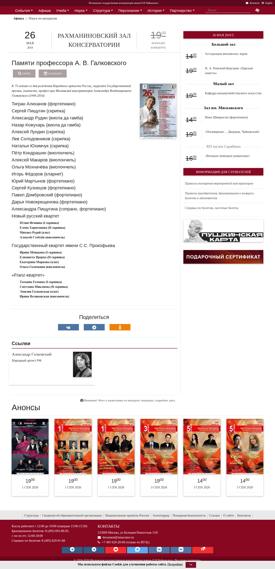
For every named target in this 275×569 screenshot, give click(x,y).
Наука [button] (79, 11)
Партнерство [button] (181, 11)
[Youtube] (115, 550)
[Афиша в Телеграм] (202, 550)
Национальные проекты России (127, 515)
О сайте (228, 515)
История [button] (155, 11)
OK (190, 565)
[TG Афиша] (94, 550)
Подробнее (175, 564)
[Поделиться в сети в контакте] (68, 327)
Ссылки (214, 515)
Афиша (18, 18)
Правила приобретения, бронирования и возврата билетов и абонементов (219, 196)
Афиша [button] (44, 11)
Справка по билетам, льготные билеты (211, 208)
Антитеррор (161, 515)
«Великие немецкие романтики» (227, 156)
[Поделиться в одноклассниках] (120, 327)
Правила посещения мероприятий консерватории (219, 183)
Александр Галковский (32, 354)
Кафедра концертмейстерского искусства (233, 93)
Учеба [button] (61, 11)
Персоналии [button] (128, 11)
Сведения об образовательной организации (72, 515)
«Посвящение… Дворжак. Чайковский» (232, 131)
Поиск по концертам (43, 18)
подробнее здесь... (166, 400)
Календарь (55, 73)
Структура (31, 515)
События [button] (22, 11)
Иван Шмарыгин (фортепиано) (226, 117)
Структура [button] (101, 11)
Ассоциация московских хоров (226, 53)
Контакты (244, 515)
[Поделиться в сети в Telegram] (94, 327)
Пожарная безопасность (189, 515)
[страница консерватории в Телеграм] (72, 550)
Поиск (26, 73)
